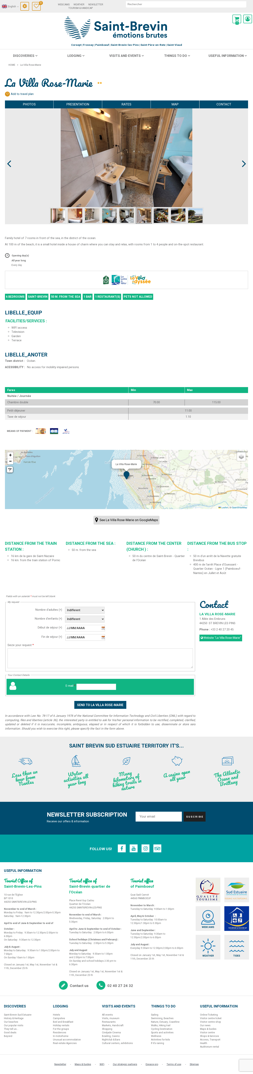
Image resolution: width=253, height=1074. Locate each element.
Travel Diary (40, 3)
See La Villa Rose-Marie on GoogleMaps (128, 520)
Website (222, 638)
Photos (29, 104)
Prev (9, 156)
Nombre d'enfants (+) (48, 619)
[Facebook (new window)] (122, 848)
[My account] (248, 19)
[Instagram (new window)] (145, 848)
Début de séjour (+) (50, 628)
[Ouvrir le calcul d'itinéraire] (10, 470)
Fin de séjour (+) (52, 637)
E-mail (71, 686)
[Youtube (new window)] (134, 848)
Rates (126, 104)
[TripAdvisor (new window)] (157, 848)
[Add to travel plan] (7, 94)
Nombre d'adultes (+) (48, 610)
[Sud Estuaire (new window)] (236, 890)
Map (175, 104)
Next (242, 156)
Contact (223, 104)
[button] (237, 19)
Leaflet (224, 507)
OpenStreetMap (239, 507)
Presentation (77, 104)
